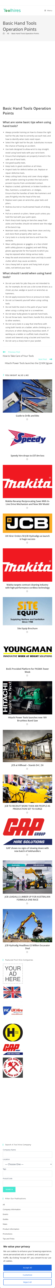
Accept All (27, 1267)
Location (6, 1159)
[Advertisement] (27, 77)
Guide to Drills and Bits (27, 415)
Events (5, 1214)
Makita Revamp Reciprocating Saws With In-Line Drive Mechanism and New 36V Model (27, 503)
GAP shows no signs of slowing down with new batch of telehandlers (27, 850)
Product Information (11, 1229)
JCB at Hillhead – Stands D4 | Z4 (27, 765)
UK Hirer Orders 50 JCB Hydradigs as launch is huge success (27, 537)
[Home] (4, 33)
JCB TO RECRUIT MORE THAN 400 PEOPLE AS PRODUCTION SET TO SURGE (27, 807)
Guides (5, 1219)
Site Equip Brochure (27, 628)
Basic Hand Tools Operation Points (25, 33)
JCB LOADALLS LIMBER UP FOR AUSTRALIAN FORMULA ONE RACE (27, 898)
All (4, 1204)
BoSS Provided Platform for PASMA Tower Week (27, 670)
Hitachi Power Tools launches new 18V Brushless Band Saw (27, 719)
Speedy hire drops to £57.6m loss (27, 455)
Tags (4, 1169)
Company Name (9, 1150)
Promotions (7, 1234)
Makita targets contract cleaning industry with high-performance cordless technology (27, 586)
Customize (27, 1275)
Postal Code (7, 1178)
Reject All (27, 1282)
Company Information (12, 1209)
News (5, 1224)
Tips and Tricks (8, 1238)
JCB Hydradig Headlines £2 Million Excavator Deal (27, 947)
